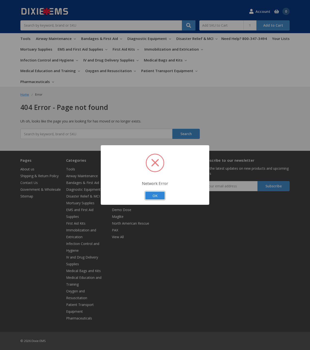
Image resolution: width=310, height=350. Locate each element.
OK (155, 195)
